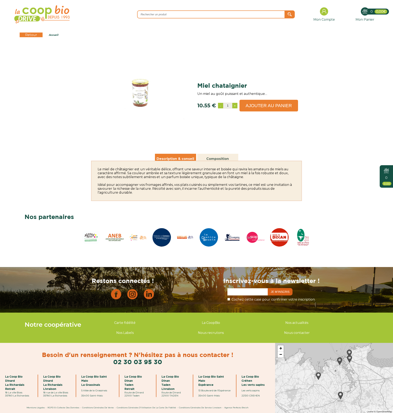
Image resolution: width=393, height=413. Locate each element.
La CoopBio (211, 323)
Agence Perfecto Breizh (236, 407)
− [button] (280, 354)
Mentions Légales (36, 407)
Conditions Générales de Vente (98, 407)
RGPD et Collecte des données (63, 407)
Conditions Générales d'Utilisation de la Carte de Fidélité (146, 407)
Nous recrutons (211, 333)
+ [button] (280, 348)
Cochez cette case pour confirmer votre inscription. (273, 299)
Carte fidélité (125, 323)
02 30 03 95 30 (137, 361)
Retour (31, 35)
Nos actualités (296, 323)
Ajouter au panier (269, 105)
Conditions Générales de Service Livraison (200, 407)
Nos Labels (125, 333)
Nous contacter (297, 333)
